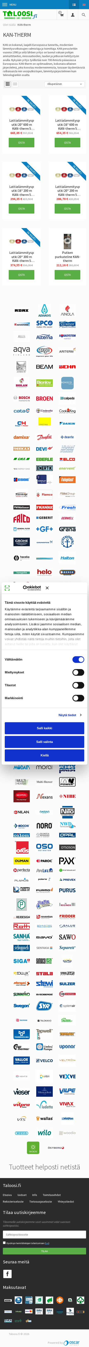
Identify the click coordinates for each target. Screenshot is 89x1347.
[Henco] (67, 574)
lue (47, 1243)
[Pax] (67, 863)
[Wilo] (44, 1137)
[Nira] (44, 813)
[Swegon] (21, 1007)
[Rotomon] (44, 928)
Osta (21, 142)
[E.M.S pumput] (21, 460)
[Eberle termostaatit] (44, 460)
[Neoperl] (21, 801)
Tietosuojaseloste (40, 1201)
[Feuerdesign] (22, 500)
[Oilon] (21, 836)
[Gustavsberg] (67, 547)
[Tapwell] (44, 1038)
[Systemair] (67, 1010)
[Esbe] (21, 481)
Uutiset (22, 1195)
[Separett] (67, 949)
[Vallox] (21, 1063)
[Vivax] (67, 1106)
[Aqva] (21, 354)
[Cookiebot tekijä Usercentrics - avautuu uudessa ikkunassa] (29, 588)
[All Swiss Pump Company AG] (44, 327)
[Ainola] (67, 316)
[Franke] (44, 509)
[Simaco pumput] (44, 963)
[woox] (33, 1153)
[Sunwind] (21, 995)
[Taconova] (21, 1023)
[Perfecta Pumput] (21, 871)
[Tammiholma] (21, 1038)
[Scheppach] (21, 950)
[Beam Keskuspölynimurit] (44, 368)
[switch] (78, 672)
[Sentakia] (44, 949)
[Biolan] (21, 388)
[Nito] (67, 817)
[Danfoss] (44, 439)
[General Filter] (21, 530)
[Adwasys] (44, 316)
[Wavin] (21, 1135)
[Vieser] (21, 1093)
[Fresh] (67, 509)
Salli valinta (44, 742)
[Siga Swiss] (21, 962)
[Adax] (21, 313)
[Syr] (44, 1009)
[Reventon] (44, 918)
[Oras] (22, 852)
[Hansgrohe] (21, 573)
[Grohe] (21, 545)
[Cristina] (44, 429)
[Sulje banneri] (65, 588)
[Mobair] (21, 768)
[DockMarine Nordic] (67, 452)
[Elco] (67, 461)
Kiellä (45, 755)
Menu (13, 4)
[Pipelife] (44, 871)
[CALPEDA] (67, 403)
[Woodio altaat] (67, 1134)
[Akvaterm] (21, 325)
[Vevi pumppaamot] (44, 1081)
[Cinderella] (44, 412)
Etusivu (7, 1195)
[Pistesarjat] (67, 871)
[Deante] (67, 439)
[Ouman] (21, 863)
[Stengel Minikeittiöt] (21, 985)
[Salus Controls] (67, 927)
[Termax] (67, 1035)
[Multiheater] (21, 785)
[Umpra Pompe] (44, 1050)
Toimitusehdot (52, 1195)
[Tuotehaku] (83, 14)
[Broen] (44, 400)
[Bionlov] (44, 386)
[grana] (67, 530)
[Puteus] (21, 910)
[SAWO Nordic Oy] (67, 938)
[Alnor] (67, 327)
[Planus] (21, 881)
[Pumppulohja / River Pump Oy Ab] (21, 893)
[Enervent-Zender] (67, 468)
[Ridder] (67, 918)
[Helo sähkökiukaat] (44, 576)
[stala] (44, 974)
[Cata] (21, 412)
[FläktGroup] (67, 496)
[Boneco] (67, 388)
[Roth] (21, 928)
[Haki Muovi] (44, 558)
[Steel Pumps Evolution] (67, 975)
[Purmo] (44, 892)
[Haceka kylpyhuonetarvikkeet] (21, 560)
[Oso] (44, 850)
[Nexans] (44, 798)
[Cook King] (67, 412)
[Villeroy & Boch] (44, 1096)
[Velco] (44, 1061)
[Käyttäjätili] (72, 14)
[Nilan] (21, 813)
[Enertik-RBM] (44, 470)
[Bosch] (21, 400)
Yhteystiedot (66, 1201)
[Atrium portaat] (21, 372)
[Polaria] (44, 880)
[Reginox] (67, 905)
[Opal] (67, 836)
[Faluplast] (67, 482)
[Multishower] (44, 784)
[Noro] (44, 827)
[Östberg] (56, 1148)
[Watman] (67, 1124)
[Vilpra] (21, 1107)
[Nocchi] (21, 827)
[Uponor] (67, 1048)
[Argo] (44, 356)
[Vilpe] (67, 1093)
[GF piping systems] (44, 531)
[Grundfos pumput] (44, 542)
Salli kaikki (44, 728)
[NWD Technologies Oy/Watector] (67, 828)
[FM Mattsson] (21, 508)
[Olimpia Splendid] (44, 836)
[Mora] (44, 768)
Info (34, 1195)
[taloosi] (67, 1024)
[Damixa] (21, 438)
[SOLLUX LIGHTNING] (21, 975)
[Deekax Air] (21, 450)
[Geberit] (44, 519)
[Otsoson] (67, 849)
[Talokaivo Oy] (44, 1021)
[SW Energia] (67, 995)
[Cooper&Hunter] (21, 426)
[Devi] (44, 450)
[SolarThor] (67, 966)
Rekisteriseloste (13, 1201)
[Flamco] (44, 499)
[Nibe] (67, 797)
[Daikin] (67, 424)
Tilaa (44, 1251)
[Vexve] (67, 1078)
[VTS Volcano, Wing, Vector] (21, 1120)
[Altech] (21, 341)
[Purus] (67, 891)
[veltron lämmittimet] (67, 1065)
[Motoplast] (67, 772)
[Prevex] (67, 880)
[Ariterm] (67, 354)
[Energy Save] (21, 468)
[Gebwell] (67, 521)
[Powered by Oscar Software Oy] (72, 1343)
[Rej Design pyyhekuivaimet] (21, 917)
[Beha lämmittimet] (67, 367)
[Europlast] (44, 484)
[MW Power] (67, 785)
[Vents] (21, 1080)
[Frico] (21, 521)
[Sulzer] (67, 984)
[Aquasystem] (67, 338)
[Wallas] (44, 1120)
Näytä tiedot (67, 715)
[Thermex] (21, 1049)
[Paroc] (44, 861)
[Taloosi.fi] (20, 14)
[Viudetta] (44, 1107)
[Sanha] (21, 940)
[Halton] (67, 563)
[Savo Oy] (44, 937)
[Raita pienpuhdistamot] (44, 908)
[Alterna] (44, 339)
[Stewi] (44, 986)
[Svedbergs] (44, 994)
